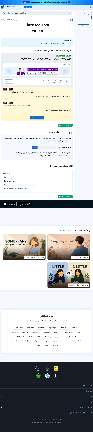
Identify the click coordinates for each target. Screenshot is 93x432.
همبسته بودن (72, 337)
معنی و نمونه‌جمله (85, 14)
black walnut (69, 332)
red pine (15, 332)
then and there (54, 43)
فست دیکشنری (41, 419)
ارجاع (89, 17)
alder (79, 332)
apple (30, 337)
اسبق (63, 341)
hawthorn (41, 328)
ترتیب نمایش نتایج (82, 26)
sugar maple (52, 328)
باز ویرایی (55, 341)
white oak (64, 328)
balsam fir (30, 328)
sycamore (47, 332)
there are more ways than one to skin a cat (19, 185)
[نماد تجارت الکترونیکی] (47, 368)
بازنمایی (45, 341)
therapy (7, 173)
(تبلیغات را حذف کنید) (61, 65)
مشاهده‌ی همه (64, 230)
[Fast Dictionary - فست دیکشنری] (8, 7)
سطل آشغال (26, 341)
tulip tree (57, 332)
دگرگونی (38, 337)
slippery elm (19, 328)
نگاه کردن (15, 341)
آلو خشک (38, 345)
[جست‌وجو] (4, 13)
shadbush (36, 332)
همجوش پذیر (59, 337)
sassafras (25, 332)
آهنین (47, 345)
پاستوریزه (48, 337)
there (6, 177)
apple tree (20, 337)
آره (70, 341)
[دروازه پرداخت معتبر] (56, 368)
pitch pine (75, 328)
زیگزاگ (36, 341)
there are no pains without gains (15, 188)
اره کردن (78, 341)
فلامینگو (55, 345)
